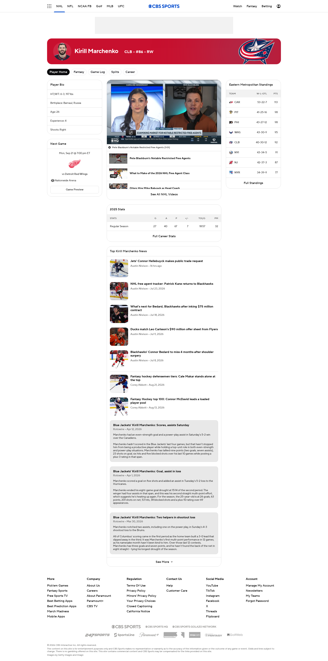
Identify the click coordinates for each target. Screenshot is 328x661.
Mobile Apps (56, 616)
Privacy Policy (136, 591)
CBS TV (92, 606)
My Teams (253, 596)
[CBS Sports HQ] (156, 626)
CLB (237, 142)
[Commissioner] (174, 633)
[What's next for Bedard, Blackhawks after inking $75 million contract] (119, 314)
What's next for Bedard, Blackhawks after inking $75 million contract (171, 308)
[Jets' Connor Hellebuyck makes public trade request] (119, 268)
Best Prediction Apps (61, 606)
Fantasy (79, 72)
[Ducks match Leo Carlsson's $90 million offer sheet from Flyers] (119, 337)
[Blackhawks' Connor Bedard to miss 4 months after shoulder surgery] (119, 359)
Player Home (58, 72)
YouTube (212, 585)
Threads (211, 611)
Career (130, 72)
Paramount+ (95, 601)
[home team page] (75, 164)
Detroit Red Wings (76, 174)
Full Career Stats (164, 236)
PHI (236, 122)
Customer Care (176, 591)
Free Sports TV (57, 596)
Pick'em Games (57, 585)
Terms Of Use (136, 585)
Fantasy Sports (57, 591)
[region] (164, 112)
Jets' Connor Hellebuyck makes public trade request (166, 261)
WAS (237, 132)
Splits (115, 72)
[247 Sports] (97, 634)
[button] (49, 6)
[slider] (164, 133)
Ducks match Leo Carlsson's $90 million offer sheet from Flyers (174, 329)
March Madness (58, 611)
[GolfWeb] (235, 635)
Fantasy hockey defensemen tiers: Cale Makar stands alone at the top (172, 378)
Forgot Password (257, 601)
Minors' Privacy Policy (141, 596)
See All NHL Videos (164, 194)
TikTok (210, 591)
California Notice (138, 608)
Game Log (98, 72)
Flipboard (212, 616)
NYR (237, 172)
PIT (236, 112)
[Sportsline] (124, 634)
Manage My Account (260, 585)
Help (169, 585)
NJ (236, 162)
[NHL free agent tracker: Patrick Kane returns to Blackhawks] (119, 291)
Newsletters (254, 591)
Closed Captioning (139, 602)
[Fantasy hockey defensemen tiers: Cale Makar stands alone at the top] (119, 384)
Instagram (213, 596)
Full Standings (253, 183)
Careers (92, 591)
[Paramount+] (149, 634)
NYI (236, 152)
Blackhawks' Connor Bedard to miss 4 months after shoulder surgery (172, 353)
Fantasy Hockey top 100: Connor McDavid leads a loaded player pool (169, 401)
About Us (93, 585)
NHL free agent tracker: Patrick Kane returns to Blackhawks (171, 284)
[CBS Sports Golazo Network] (194, 626)
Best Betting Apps (59, 601)
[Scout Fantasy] (213, 635)
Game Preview (75, 189)
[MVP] (194, 633)
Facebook (212, 601)
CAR (237, 102)
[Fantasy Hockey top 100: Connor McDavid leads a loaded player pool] (119, 406)
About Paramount (99, 596)
